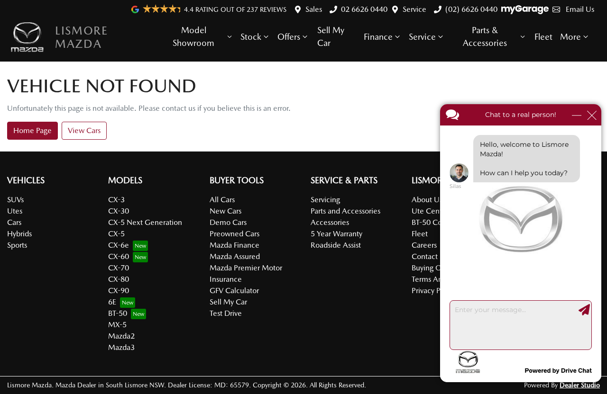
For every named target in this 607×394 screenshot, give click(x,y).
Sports (17, 245)
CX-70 (118, 267)
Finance (378, 37)
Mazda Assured (235, 256)
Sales (313, 9)
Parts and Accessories (345, 210)
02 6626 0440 (364, 9)
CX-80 (118, 279)
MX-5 (117, 324)
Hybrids (19, 233)
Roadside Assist (336, 245)
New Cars (225, 210)
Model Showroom (193, 36)
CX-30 (118, 210)
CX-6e (118, 245)
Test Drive (226, 313)
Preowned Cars (234, 233)
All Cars (222, 199)
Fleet (543, 37)
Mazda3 (121, 347)
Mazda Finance (234, 245)
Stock (250, 37)
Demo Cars (228, 222)
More (570, 37)
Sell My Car (330, 36)
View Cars (84, 130)
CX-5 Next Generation (145, 222)
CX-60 (118, 256)
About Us (427, 199)
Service (414, 9)
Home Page (32, 130)
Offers (288, 37)
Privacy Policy (433, 290)
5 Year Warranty (336, 233)
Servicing (325, 199)
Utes (14, 210)
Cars (14, 222)
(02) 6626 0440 (471, 9)
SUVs (15, 199)
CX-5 (116, 233)
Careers (424, 245)
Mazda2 (121, 335)
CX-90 (118, 290)
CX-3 (116, 199)
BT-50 (117, 313)
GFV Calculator (234, 290)
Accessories (330, 222)
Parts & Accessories (485, 36)
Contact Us (430, 256)
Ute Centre (430, 210)
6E (112, 301)
